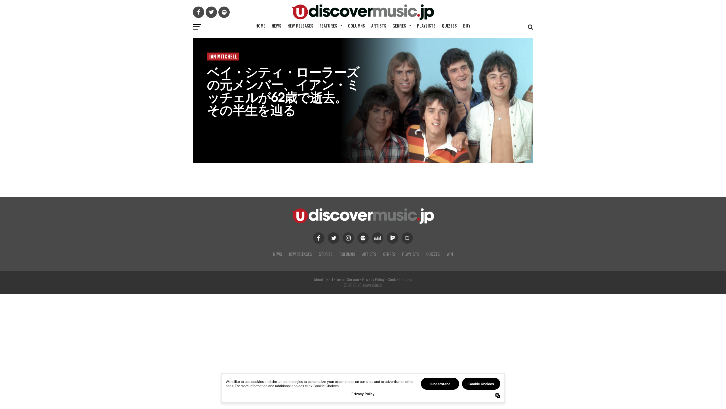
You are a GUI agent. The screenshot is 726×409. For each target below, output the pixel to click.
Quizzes (449, 25)
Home (260, 25)
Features (328, 25)
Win (450, 254)
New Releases (300, 25)
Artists (378, 25)
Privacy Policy (373, 279)
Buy (466, 25)
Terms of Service (345, 279)
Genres (399, 25)
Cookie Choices (400, 279)
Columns (356, 25)
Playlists (426, 25)
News (276, 25)
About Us (321, 279)
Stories (326, 254)
